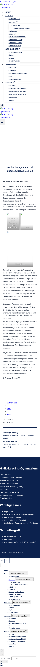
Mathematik (12, 403)
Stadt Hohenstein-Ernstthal (15, 520)
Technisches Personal (21, 28)
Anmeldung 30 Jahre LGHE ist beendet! (20, 542)
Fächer (11, 55)
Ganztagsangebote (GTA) (18, 73)
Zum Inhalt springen (8, 1)
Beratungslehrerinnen (17, 37)
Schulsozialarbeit (15, 40)
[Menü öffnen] (2, 122)
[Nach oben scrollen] (2, 561)
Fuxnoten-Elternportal (17, 94)
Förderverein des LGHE (17, 91)
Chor (10, 76)
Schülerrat (13, 31)
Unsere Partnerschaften (18, 88)
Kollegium (16, 25)
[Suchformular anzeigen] (2, 105)
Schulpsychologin (15, 43)
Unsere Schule (14, 19)
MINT (9, 409)
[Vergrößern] (17, 216)
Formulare (13, 97)
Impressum (8, 511)
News (9, 415)
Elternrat (12, 34)
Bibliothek (12, 67)
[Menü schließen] (0, 565)
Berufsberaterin (15, 46)
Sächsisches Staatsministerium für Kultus (21, 523)
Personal (12, 580)
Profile (11, 58)
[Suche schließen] (2, 654)
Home (8, 12)
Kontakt (12, 86)
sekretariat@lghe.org (14, 486)
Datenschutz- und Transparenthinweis (19, 514)
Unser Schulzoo (15, 79)
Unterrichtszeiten (15, 52)
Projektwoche (14, 61)
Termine (11, 100)
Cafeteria (12, 70)
